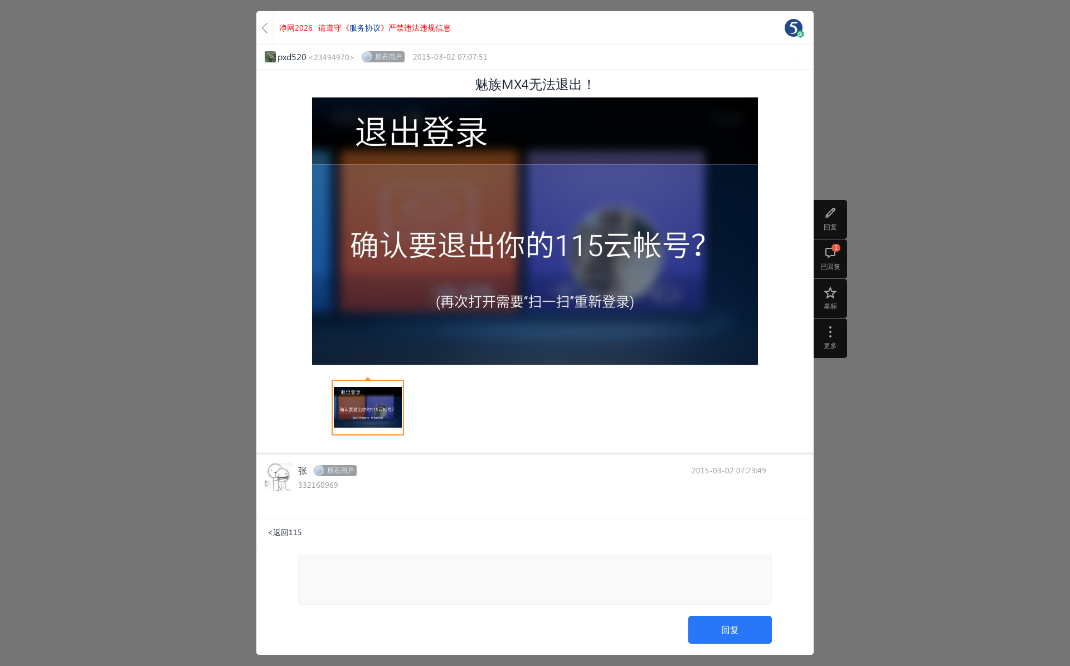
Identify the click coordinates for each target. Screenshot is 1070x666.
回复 (730, 629)
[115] (793, 28)
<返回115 (285, 532)
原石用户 (388, 56)
